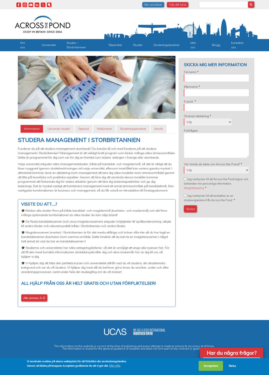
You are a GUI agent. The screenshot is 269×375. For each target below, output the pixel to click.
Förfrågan (191, 130)
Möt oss (193, 45)
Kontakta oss (237, 45)
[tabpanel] (96, 222)
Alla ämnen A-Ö (34, 298)
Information (32, 129)
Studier (138, 45)
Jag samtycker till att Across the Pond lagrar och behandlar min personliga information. (216, 183)
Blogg (216, 45)
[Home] (42, 23)
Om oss (22, 45)
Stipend (83, 129)
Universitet (49, 45)
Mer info (114, 365)
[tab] (32, 128)
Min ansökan (153, 5)
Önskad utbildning (196, 116)
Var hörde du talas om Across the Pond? (212, 164)
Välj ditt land (177, 5)
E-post (189, 101)
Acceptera (211, 366)
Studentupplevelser (166, 45)
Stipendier (115, 45)
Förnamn (190, 72)
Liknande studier (59, 129)
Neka (232, 365)
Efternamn (191, 87)
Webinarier (104, 129)
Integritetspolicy (194, 188)
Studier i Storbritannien (76, 45)
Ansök (158, 129)
